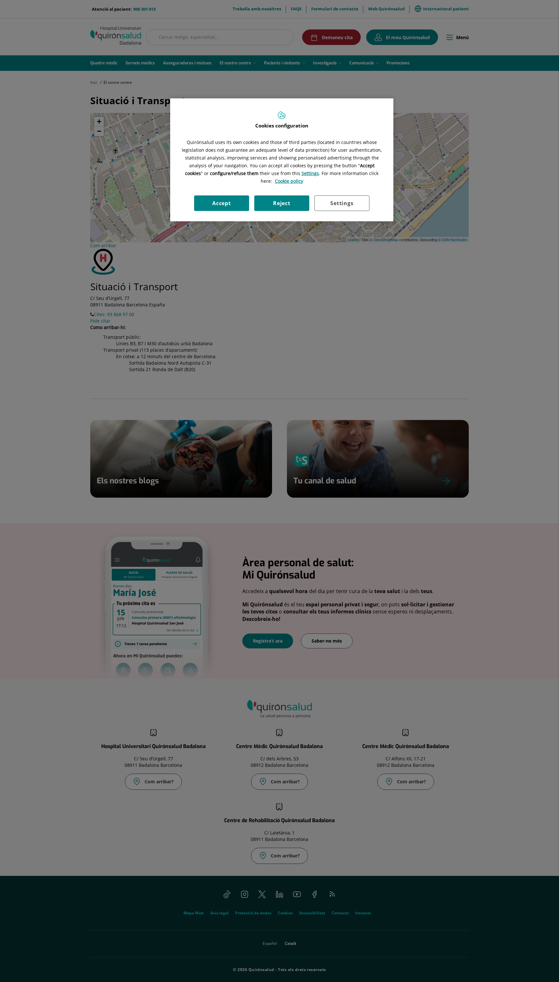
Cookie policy (289, 181)
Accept (221, 203)
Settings (341, 203)
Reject (281, 203)
